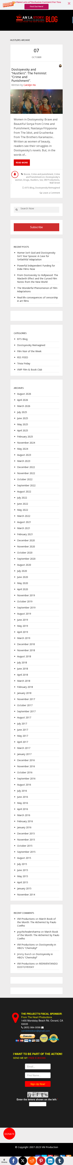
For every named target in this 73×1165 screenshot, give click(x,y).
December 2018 (26, 644)
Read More (22, 162)
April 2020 (22, 589)
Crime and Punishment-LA (43, 175)
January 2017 (24, 754)
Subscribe (36, 227)
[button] (36, 5)
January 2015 (24, 888)
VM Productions (51, 179)
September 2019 (26, 607)
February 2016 (25, 821)
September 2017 (26, 711)
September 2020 (26, 558)
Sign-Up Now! (37, 1084)
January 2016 (24, 827)
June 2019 (22, 619)
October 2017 (24, 705)
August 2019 (24, 613)
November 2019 (26, 595)
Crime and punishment (42, 174)
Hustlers (34, 179)
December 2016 (26, 760)
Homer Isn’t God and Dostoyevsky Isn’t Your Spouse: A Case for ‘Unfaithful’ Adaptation (36, 256)
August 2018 (24, 656)
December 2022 (26, 467)
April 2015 (22, 882)
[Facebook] (13, 1161)
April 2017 (22, 741)
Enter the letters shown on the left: (37, 1099)
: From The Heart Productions (41, 1015)
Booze (27, 174)
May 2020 (22, 583)
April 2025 (22, 430)
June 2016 (22, 796)
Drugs (26, 179)
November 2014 (26, 894)
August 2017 (24, 717)
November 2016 (26, 766)
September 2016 (26, 778)
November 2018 (26, 650)
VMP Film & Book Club (29, 369)
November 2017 (26, 699)
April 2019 (22, 632)
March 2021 (23, 528)
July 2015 (22, 864)
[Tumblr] (59, 1161)
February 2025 (25, 436)
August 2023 (24, 454)
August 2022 (24, 491)
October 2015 (24, 845)
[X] (23, 1161)
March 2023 (23, 461)
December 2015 (26, 833)
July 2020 (22, 570)
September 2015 (26, 851)
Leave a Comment (51, 192)
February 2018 (25, 687)
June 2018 (22, 668)
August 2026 (24, 393)
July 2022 (22, 497)
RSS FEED (22, 357)
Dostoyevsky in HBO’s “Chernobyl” (36, 946)
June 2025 (22, 418)
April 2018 (22, 674)
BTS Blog (29, 187)
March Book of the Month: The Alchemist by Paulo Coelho (36, 922)
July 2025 (22, 412)
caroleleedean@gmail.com (35, 1030)
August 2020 (24, 564)
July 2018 (22, 662)
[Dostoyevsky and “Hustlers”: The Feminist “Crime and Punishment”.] (36, 101)
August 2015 (24, 858)
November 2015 (26, 839)
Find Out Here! (36, 6)
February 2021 (25, 534)
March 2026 (23, 406)
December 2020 (26, 540)
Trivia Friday (23, 363)
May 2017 (22, 735)
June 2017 (22, 729)
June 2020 (22, 577)
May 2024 (22, 448)
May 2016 (22, 803)
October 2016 (24, 772)
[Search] (16, 210)
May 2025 (22, 424)
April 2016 (22, 809)
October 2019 (24, 601)
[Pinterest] (41, 1161)
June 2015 (22, 870)
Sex (41, 179)
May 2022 (22, 509)
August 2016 (24, 784)
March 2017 (23, 748)
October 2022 (24, 479)
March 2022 (23, 516)
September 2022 (26, 485)
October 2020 (24, 552)
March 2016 (23, 815)
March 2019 (23, 638)
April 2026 (22, 400)
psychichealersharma (28, 931)
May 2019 (22, 625)
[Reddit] (32, 1161)
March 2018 (23, 680)
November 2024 (26, 442)
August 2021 (24, 522)
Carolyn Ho (30, 85)
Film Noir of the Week (29, 351)
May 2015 (22, 876)
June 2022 (22, 503)
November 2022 (26, 473)
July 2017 (22, 723)
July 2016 (22, 790)
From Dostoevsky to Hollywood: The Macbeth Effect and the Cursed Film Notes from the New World (37, 278)
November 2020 (26, 546)
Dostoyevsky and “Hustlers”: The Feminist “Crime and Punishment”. (29, 75)
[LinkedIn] (50, 1161)
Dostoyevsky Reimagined (47, 187)
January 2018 (24, 693)
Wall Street (55, 182)
